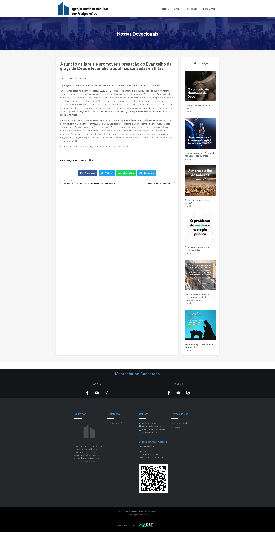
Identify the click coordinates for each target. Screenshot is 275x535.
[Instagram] (106, 393)
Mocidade (192, 8)
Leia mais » (189, 112)
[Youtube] (97, 393)
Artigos (178, 8)
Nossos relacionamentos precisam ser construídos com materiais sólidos (199, 297)
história (92, 461)
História (165, 8)
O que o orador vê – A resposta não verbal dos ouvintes (200, 154)
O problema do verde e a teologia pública (197, 248)
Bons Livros (209, 8)
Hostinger (143, 514)
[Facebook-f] (87, 393)
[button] (87, 173)
